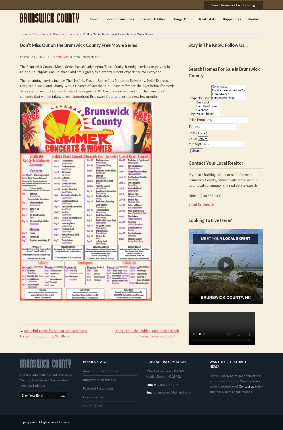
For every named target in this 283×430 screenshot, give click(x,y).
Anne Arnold (64, 57)
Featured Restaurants (98, 388)
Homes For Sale (93, 397)
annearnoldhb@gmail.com (173, 392)
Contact (254, 19)
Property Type (199, 98)
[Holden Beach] (208, 114)
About (94, 19)
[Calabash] (208, 110)
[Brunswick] (208, 103)
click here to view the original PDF (75, 91)
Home (25, 34)
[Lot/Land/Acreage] (228, 98)
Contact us (246, 386)
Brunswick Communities (100, 380)
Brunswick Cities (153, 19)
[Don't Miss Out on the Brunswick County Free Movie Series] (86, 300)
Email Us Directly (202, 204)
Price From (197, 119)
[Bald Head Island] (208, 106)
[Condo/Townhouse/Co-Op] (228, 90)
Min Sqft (195, 144)
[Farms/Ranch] (228, 94)
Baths (193, 138)
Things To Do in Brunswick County (54, 34)
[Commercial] (228, 87)
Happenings (232, 19)
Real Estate (207, 19)
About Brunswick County (100, 371)
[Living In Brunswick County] (49, 21)
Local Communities (119, 19)
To (190, 126)
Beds (192, 133)
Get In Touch (92, 405)
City (192, 114)
